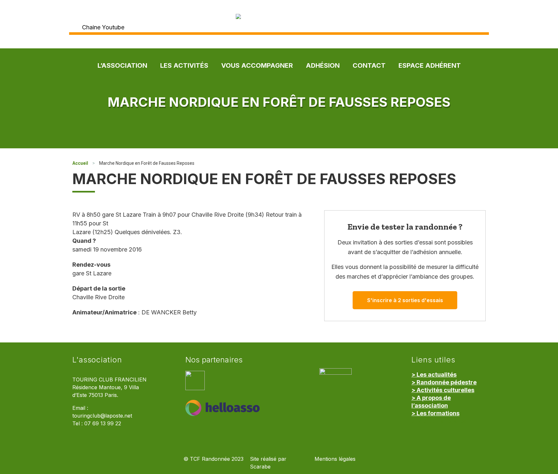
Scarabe (260, 467)
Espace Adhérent (429, 65)
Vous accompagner (257, 65)
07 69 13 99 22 (102, 423)
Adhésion (323, 65)
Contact (369, 65)
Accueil (80, 163)
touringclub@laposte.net (102, 416)
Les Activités (184, 65)
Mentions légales (335, 459)
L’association (122, 65)
